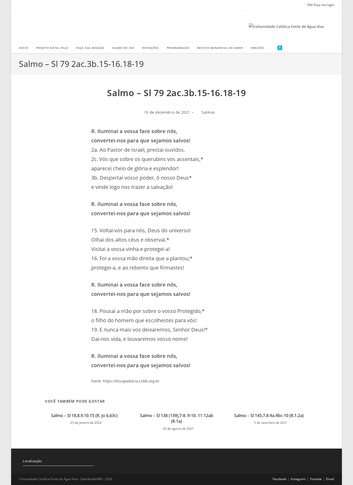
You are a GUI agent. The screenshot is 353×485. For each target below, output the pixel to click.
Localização (32, 461)
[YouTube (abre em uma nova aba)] (35, 4)
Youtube (316, 479)
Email (330, 479)
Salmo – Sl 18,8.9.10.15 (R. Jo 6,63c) (84, 415)
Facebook (279, 479)
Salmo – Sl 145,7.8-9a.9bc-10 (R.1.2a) (269, 415)
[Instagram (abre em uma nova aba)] (28, 4)
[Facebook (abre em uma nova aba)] (22, 4)
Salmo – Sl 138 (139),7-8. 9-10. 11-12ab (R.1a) (176, 418)
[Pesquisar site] (328, 48)
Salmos (208, 112)
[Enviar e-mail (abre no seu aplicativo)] (42, 4)
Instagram (298, 479)
